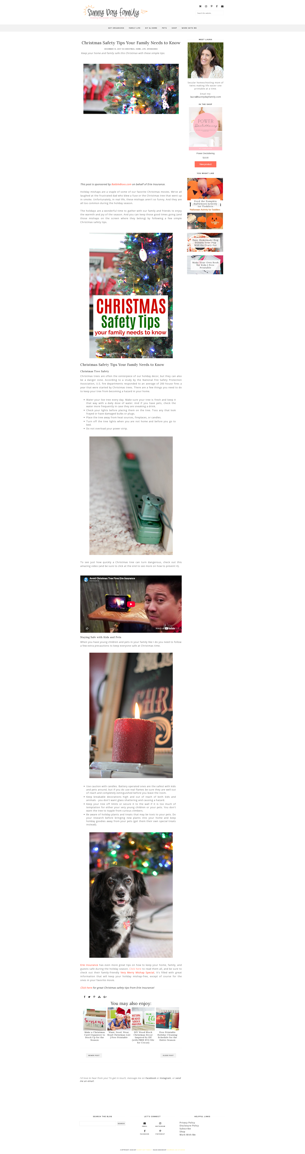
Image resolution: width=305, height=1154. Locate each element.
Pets (164, 28)
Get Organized (116, 28)
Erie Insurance (89, 965)
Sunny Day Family (144, 1150)
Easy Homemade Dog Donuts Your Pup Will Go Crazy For (206, 243)
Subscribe (185, 1128)
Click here (135, 968)
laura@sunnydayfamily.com (205, 96)
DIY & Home (151, 28)
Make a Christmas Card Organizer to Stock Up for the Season (94, 1036)
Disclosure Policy (189, 1125)
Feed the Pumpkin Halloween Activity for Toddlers (205, 204)
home (138, 49)
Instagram (165, 1078)
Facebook (150, 1078)
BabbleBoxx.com (121, 184)
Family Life (134, 28)
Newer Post (94, 1055)
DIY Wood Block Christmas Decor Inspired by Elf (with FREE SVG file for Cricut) (143, 1037)
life (144, 49)
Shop (174, 28)
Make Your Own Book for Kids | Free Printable (205, 265)
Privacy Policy (187, 1122)
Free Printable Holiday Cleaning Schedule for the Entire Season (167, 1036)
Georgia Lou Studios (176, 1150)
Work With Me (189, 28)
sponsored (152, 49)
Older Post (168, 1055)
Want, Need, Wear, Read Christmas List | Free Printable (118, 1035)
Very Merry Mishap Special (137, 972)
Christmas (130, 49)
